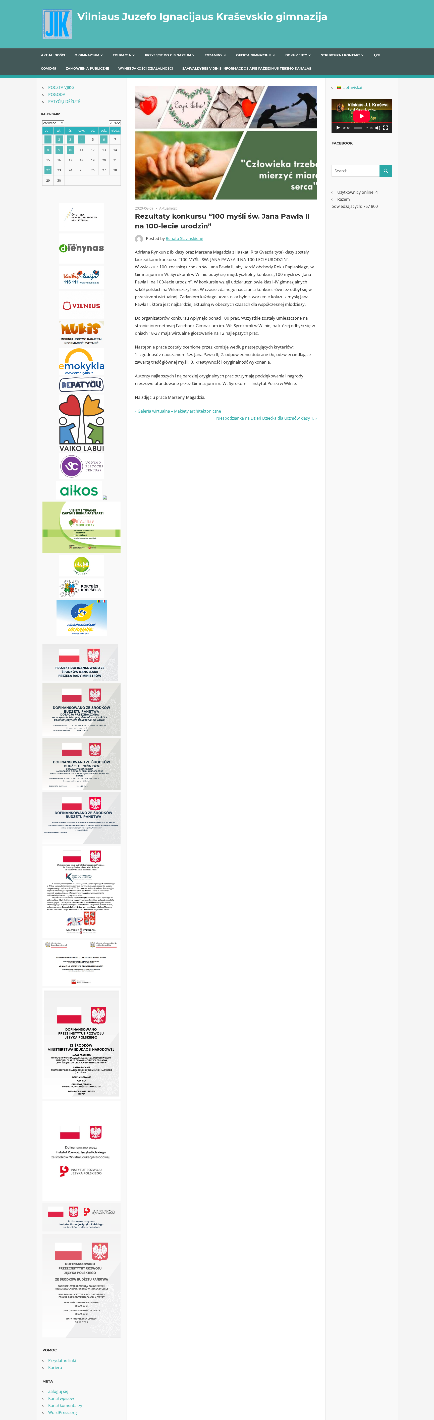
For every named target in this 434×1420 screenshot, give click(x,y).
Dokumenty (296, 55)
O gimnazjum (87, 55)
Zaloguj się (58, 1391)
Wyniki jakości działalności (145, 68)
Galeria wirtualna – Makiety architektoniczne (179, 411)
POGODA (56, 94)
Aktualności (53, 55)
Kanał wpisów (61, 1398)
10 (70, 150)
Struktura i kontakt (340, 55)
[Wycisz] (377, 127)
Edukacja (122, 55)
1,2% (377, 55)
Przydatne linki (62, 1360)
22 (48, 170)
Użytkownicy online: (356, 192)
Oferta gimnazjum (254, 55)
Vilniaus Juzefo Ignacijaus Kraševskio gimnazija (202, 16)
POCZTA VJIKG (61, 87)
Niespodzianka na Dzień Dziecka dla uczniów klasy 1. (265, 418)
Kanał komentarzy (65, 1405)
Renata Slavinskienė (184, 238)
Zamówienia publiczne (87, 68)
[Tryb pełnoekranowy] (385, 127)
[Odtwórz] (338, 127)
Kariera (55, 1367)
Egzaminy (214, 55)
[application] (362, 116)
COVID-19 (48, 68)
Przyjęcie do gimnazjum (168, 55)
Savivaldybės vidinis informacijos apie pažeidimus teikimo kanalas (246, 68)
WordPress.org (62, 1412)
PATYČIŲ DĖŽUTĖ (64, 101)
